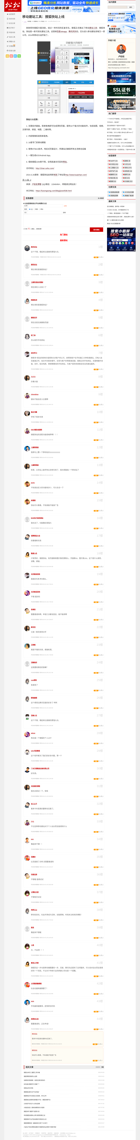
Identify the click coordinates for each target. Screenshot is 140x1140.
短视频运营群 (114, 195)
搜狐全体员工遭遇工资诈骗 (32, 1072)
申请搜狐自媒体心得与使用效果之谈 (34, 1115)
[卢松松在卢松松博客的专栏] (121, 49)
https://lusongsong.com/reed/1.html (118, 67)
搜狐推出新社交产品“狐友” (31, 1092)
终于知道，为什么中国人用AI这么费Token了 (120, 132)
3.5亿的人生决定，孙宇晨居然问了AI (118, 210)
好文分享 (12, 23)
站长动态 (12, 19)
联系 (25, 209)
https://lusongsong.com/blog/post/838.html (54, 191)
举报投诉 (37, 1133)
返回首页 (12, 14)
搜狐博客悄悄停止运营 (30, 1076)
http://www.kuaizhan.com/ (76, 175)
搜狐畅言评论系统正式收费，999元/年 (35, 1096)
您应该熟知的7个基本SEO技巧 (116, 125)
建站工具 (93, 28)
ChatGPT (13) (113, 161)
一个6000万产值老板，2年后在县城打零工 (119, 119)
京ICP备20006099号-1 (47, 1136)
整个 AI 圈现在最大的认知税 (115, 220)
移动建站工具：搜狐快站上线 (43, 17)
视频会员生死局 (28, 1088)
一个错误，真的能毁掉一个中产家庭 (117, 213)
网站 (65, 162)
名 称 (25, 206)
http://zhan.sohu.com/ (45, 168)
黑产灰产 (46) (114, 171)
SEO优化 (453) (114, 164)
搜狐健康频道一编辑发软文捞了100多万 (35, 1123)
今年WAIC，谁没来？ (113, 122)
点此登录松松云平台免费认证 (36, 203)
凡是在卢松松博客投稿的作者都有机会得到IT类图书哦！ (40, 1127)
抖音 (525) (127, 178)
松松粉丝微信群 (114, 192)
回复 (96, 257)
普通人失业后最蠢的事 (113, 223)
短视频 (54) (113, 181)
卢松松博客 (12, 6)
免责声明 (43, 1133)
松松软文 (15, 56)
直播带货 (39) (113, 174)
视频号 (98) (127, 174)
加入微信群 (101, 198)
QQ (25, 212)
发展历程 (56, 1133)
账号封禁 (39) (128, 171)
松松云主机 (19, 56)
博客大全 (12, 41)
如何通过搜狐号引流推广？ (32, 1084)
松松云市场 (7, 56)
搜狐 (102, 1067)
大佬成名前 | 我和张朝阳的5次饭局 (34, 1107)
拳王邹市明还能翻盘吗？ (114, 136)
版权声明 (50, 1133)
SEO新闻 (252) (128, 181)
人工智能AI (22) (114, 167)
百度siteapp (62, 31)
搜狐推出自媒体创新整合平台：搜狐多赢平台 (37, 1099)
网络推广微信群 (128, 195)
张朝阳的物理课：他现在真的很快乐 (34, 1080)
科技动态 (12, 32)
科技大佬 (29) (114, 178)
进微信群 (11, 56)
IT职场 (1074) (127, 167)
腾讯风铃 (72, 31)
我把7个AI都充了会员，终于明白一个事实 (119, 129)
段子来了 (12, 28)
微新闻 (36, 21)
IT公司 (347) (127, 164)
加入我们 (25, 1133)
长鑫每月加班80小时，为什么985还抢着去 (119, 142)
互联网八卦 (127, 161)
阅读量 (29, 21)
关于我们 (31, 1133)
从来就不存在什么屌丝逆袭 (32, 1103)
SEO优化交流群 (129, 192)
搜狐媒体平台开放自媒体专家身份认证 (35, 1119)
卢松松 (42, 21)
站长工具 (12, 37)
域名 (56, 175)
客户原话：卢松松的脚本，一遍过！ (117, 139)
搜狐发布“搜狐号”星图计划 (31, 1111)
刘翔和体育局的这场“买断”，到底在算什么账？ (121, 216)
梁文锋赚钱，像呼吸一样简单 (115, 206)
